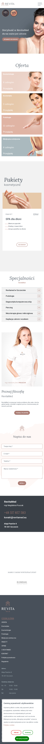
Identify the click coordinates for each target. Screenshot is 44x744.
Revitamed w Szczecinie (16, 290)
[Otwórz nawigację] (40, 4)
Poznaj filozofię (22, 413)
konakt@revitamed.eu (15, 517)
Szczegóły (22, 244)
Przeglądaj (8, 88)
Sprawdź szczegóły (11, 39)
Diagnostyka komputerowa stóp (19, 302)
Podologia (10, 296)
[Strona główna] (7, 4)
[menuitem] (8, 618)
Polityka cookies (9, 725)
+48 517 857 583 (15, 513)
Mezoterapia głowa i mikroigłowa (19, 313)
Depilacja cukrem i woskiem (17, 319)
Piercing (9, 308)
